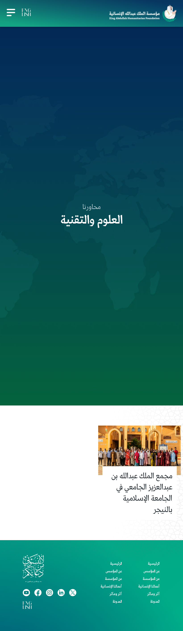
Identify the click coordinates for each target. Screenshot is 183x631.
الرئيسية (154, 564)
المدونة (155, 602)
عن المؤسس (151, 571)
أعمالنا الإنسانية (149, 586)
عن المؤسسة (151, 579)
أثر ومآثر (153, 594)
